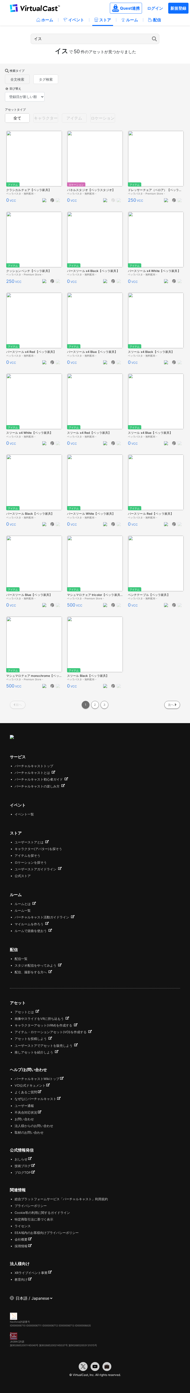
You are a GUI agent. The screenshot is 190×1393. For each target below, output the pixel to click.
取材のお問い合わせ (29, 1132)
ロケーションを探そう (31, 862)
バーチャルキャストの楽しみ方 (38, 786)
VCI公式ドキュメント (30, 1085)
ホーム (47, 19)
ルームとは (23, 904)
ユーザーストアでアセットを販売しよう (44, 1046)
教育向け (21, 1279)
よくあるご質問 (26, 1092)
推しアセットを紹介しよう (34, 1052)
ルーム (132, 19)
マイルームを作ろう (30, 924)
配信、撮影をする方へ (31, 972)
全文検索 (17, 79)
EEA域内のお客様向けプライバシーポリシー (47, 1233)
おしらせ (21, 1159)
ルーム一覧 (23, 910)
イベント (76, 19)
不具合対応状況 (26, 1112)
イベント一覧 (24, 814)
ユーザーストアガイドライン (36, 869)
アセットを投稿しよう (31, 1039)
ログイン (155, 8)
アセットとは (25, 1012)
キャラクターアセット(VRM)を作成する (44, 1025)
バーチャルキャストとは (33, 773)
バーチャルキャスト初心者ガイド (39, 779)
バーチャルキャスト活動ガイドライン (42, 917)
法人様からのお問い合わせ (34, 1126)
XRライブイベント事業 (31, 1273)
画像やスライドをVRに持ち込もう (40, 1019)
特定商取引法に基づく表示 (34, 1219)
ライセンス (23, 1226)
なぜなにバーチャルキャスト (35, 1099)
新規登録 (178, 8)
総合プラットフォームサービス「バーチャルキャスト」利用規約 (61, 1199)
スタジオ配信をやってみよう (36, 965)
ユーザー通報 (24, 1106)
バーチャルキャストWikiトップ (37, 1079)
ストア (105, 19)
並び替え (15, 88)
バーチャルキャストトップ (34, 766)
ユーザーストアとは (30, 842)
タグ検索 (46, 79)
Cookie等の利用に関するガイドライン (42, 1213)
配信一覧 (21, 959)
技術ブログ (23, 1166)
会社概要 (21, 1239)
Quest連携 (130, 8)
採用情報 (21, 1246)
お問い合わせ (24, 1119)
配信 (157, 19)
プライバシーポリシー (31, 1206)
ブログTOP (23, 1172)
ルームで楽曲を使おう (31, 931)
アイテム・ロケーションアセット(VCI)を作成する (51, 1032)
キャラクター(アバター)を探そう (38, 849)
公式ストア (23, 876)
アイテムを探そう (27, 855)
